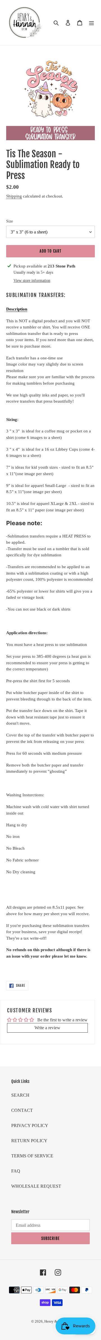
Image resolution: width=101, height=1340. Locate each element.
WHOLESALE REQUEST (36, 1186)
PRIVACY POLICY (29, 1125)
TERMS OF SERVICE (32, 1155)
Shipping (14, 196)
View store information (31, 280)
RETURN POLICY (29, 1140)
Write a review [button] (47, 1027)
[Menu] (91, 22)
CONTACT (22, 1110)
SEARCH (20, 1095)
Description (16, 309)
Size (9, 221)
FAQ (15, 1171)
